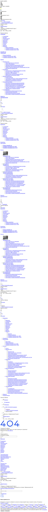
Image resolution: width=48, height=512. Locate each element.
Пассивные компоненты (5, 456)
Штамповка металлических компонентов (14, 66)
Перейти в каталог (4, 503)
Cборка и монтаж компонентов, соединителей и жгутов (17, 67)
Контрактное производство (11, 68)
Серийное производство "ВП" (12, 48)
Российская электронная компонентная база (15, 83)
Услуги (2, 59)
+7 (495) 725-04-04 (6, 21)
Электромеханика (4, 454)
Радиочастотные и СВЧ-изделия (12, 71)
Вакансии (5, 40)
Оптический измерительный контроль (14, 90)
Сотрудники (5, 39)
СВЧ (1, 460)
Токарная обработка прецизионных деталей (15, 65)
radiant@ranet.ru (3, 26)
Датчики (2, 459)
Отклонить (7, 510)
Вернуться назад (4, 430)
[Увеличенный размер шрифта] (1, 5)
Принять (2, 510)
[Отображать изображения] (1, 12)
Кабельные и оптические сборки (12, 75)
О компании (5, 36)
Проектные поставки (7, 81)
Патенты (5, 43)
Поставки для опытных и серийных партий (15, 87)
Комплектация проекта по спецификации (14, 85)
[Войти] (1, 100)
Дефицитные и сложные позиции (13, 88)
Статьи (4, 44)
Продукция (3, 53)
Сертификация (6, 89)
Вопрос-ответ (3, 469)
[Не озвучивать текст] (1, 18)
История (5, 37)
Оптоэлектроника (4, 455)
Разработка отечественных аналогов (13, 80)
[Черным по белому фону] (0, 7)
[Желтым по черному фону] (0, 8)
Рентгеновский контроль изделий (13, 93)
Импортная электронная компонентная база (15, 84)
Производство (6, 61)
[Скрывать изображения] (1, 14)
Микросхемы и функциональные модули (14, 74)
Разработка (3, 51)
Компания (2, 34)
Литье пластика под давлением (12, 62)
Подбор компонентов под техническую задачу (15, 86)
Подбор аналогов (9, 77)
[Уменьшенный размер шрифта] (1, 2)
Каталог (2, 452)
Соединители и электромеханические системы (16, 70)
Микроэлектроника (4, 457)
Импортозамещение (7, 76)
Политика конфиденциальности (7, 488)
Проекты (5, 46)
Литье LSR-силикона (10, 63)
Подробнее (44, 509)
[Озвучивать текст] (1, 16)
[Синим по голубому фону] (0, 10)
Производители (6, 38)
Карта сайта (3, 470)
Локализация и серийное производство (14, 79)
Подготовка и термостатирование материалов (15, 94)
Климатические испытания (11, 91)
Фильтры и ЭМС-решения (11, 72)
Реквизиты (5, 41)
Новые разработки (9, 47)
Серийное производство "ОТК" (12, 49)
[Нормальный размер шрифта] (1, 3)
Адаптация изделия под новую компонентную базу (16, 78)
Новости (5, 45)
